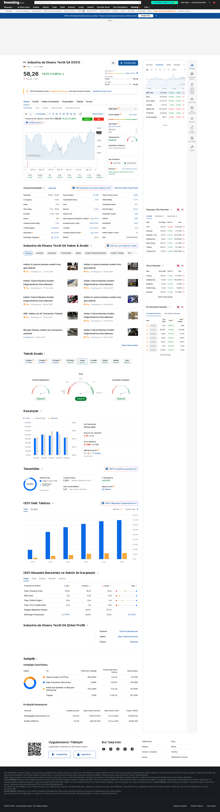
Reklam (145, 747)
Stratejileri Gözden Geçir (102, 91)
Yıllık (25, 509)
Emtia (169, 65)
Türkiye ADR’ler (105, 11)
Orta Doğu (131, 11)
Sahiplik (45, 108)
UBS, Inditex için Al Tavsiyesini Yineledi (42, 313)
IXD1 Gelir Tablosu (36, 503)
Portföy (174, 752)
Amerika (115, 11)
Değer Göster (130, 73)
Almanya (134, 642)
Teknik (79, 101)
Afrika (149, 11)
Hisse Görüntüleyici (120, 7)
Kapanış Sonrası (69, 11)
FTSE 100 (149, 113)
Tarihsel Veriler (56, 108)
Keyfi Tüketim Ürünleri (128, 636)
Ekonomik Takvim (103, 7)
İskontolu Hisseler (184, 11)
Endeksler (159, 65)
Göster (67, 614)
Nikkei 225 (150, 109)
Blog (173, 741)
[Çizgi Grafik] (30, 114)
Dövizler (149, 65)
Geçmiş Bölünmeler (72, 108)
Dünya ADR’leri (92, 11)
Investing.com (28, 337)
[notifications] (209, 2)
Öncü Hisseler (153, 265)
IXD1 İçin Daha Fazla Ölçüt (126, 188)
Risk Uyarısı (211, 806)
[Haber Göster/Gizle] (80, 114)
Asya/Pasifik (141, 11)
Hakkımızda (147, 741)
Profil (37, 108)
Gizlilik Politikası (197, 806)
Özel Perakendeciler (129, 631)
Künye (144, 757)
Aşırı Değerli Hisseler (172, 313)
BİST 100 (149, 93)
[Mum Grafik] (26, 114)
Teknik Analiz (33, 353)
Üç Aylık (34, 509)
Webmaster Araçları (179, 757)
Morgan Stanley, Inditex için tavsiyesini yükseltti (42, 332)
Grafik (35, 101)
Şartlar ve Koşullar (180, 806)
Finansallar (67, 101)
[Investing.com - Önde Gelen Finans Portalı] (14, 2)
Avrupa (122, 11)
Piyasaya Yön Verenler (157, 209)
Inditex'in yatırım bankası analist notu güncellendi (42, 266)
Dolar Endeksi (151, 117)
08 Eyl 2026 (94, 223)
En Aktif (149, 216)
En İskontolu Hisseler (156, 307)
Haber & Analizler (50, 101)
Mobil (173, 747)
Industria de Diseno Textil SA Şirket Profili (54, 625)
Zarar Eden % (172, 216)
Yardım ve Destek (149, 752)
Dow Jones (150, 101)
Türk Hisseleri (36, 11)
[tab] (29, 361)
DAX (148, 97)
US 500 (149, 105)
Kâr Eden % (159, 216)
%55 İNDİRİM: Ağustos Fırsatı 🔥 (164, 2)
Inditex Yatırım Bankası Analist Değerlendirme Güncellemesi (38, 282)
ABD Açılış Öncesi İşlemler (53, 11)
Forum (89, 101)
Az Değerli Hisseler (153, 313)
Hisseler (9, 11)
